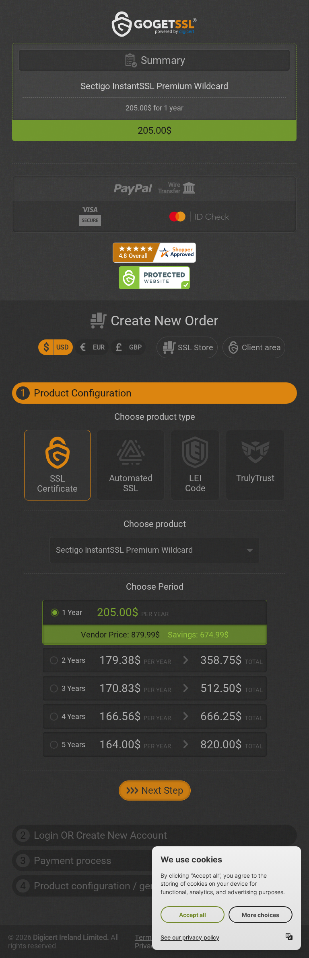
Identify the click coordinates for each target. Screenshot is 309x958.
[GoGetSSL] (154, 24)
